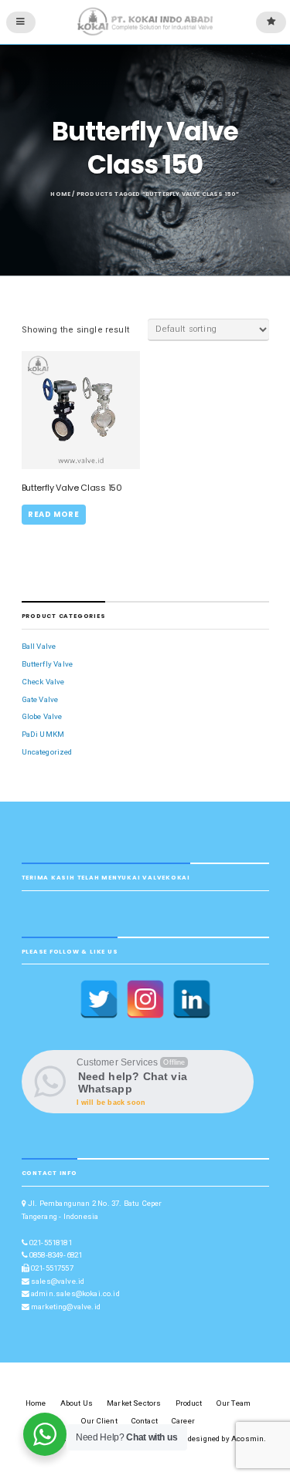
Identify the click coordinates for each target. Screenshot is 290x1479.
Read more (53, 514)
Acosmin (247, 1438)
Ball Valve (39, 646)
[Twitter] (99, 999)
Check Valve (43, 681)
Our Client (99, 1421)
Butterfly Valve (47, 664)
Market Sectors (134, 1403)
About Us (76, 1403)
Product (189, 1403)
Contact (144, 1421)
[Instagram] (145, 999)
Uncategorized (47, 752)
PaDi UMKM (43, 734)
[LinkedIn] (191, 999)
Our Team (234, 1403)
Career (183, 1421)
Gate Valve (40, 699)
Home (60, 194)
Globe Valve (42, 716)
